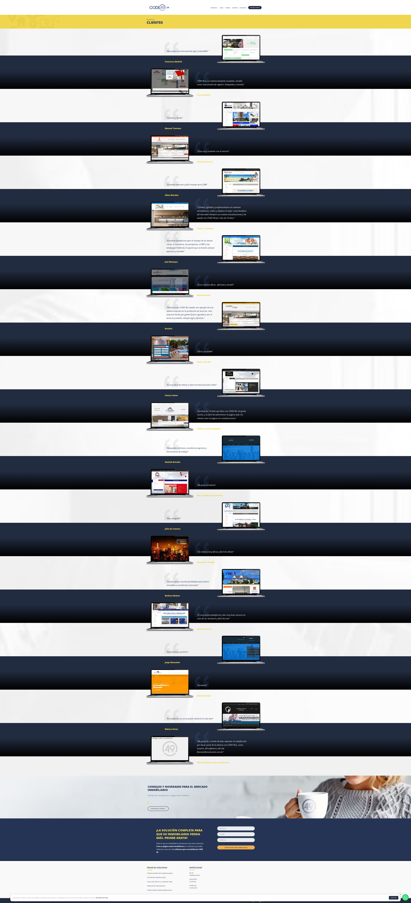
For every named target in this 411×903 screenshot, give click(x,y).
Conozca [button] (214, 8)
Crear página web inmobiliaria (235, 847)
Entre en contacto (193, 887)
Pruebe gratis (255, 7)
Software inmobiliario (156, 877)
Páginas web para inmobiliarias (160, 873)
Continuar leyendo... (158, 808)
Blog (221, 8)
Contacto (242, 8)
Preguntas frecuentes (156, 886)
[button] (169, 7)
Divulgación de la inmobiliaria (159, 882)
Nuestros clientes (193, 880)
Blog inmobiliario (194, 874)
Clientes (235, 8)
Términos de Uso (102, 898)
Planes (227, 8)
